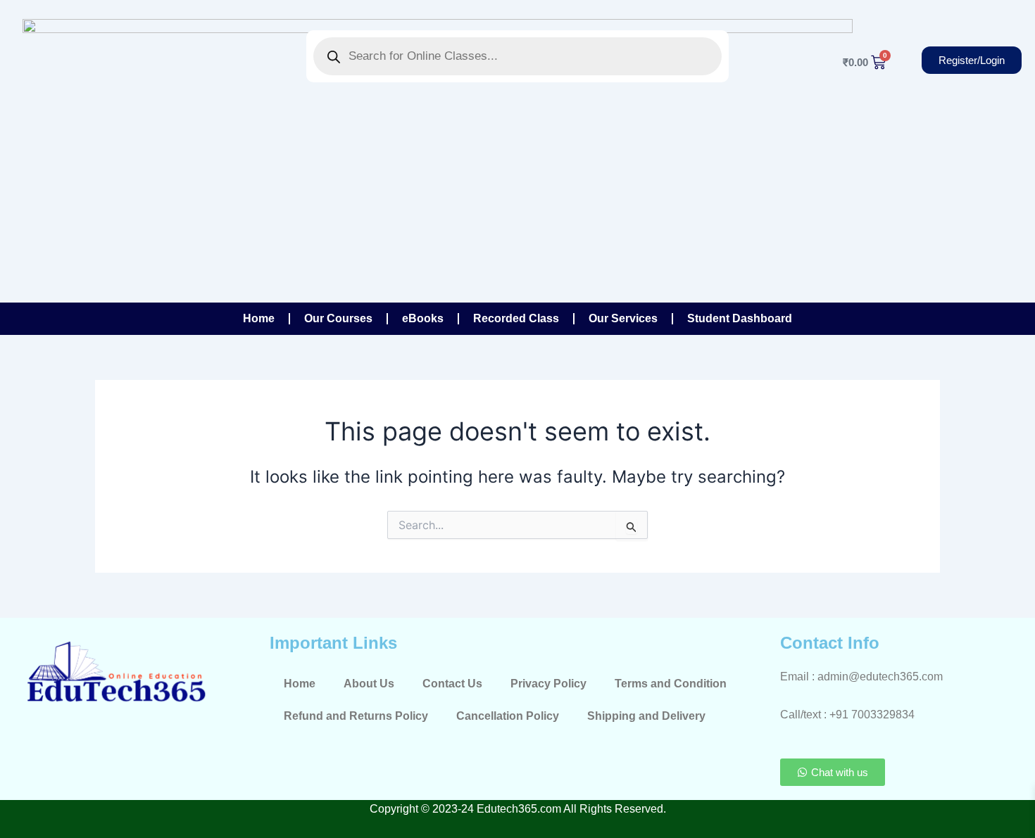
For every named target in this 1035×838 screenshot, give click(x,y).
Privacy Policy (548, 684)
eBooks (423, 318)
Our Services (623, 318)
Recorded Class (516, 318)
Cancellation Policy (507, 716)
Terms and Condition (671, 684)
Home (259, 318)
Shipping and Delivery (646, 716)
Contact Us (452, 684)
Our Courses (338, 318)
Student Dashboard (739, 318)
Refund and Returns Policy (356, 716)
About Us (369, 684)
